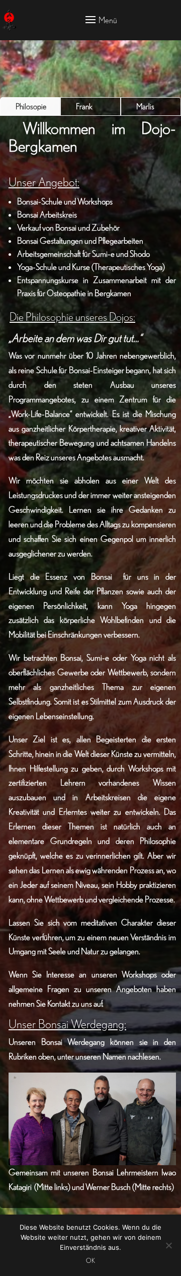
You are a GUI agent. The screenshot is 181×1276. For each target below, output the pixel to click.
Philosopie (31, 106)
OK (90, 1260)
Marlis (145, 106)
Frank (84, 106)
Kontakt (58, 1003)
